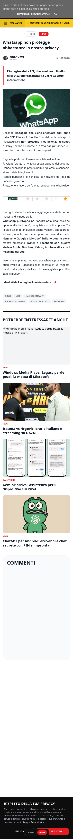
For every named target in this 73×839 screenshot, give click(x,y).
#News (8, 296)
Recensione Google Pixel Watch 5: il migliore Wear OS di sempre (50, 23)
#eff (18, 296)
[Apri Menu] (5, 23)
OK (55, 14)
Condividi (64, 58)
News (44, 34)
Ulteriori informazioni (33, 14)
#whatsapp (59, 301)
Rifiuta (19, 831)
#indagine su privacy (15, 301)
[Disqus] (36, 613)
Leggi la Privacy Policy (33, 822)
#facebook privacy (34, 296)
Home (31, 34)
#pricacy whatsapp (40, 301)
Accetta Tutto (52, 831)
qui (54, 282)
